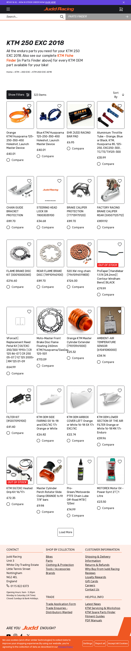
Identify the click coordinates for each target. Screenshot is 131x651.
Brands (50, 573)
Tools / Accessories (58, 569)
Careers (90, 585)
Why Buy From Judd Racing (102, 569)
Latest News (93, 604)
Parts (49, 561)
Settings (87, 643)
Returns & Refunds (97, 565)
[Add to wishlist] (29, 106)
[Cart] (121, 9)
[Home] (58, 9)
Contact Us (92, 589)
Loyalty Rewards (95, 577)
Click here (50, 2)
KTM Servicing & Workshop (102, 608)
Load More (65, 532)
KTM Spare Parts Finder (100, 612)
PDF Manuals (93, 620)
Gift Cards (91, 581)
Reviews (90, 573)
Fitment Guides (95, 616)
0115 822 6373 (19, 586)
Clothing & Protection (60, 565)
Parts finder (77, 16)
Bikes (49, 556)
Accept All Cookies (118, 643)
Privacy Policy (65, 647)
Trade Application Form (61, 604)
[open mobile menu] (8, 9)
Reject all (100, 643)
